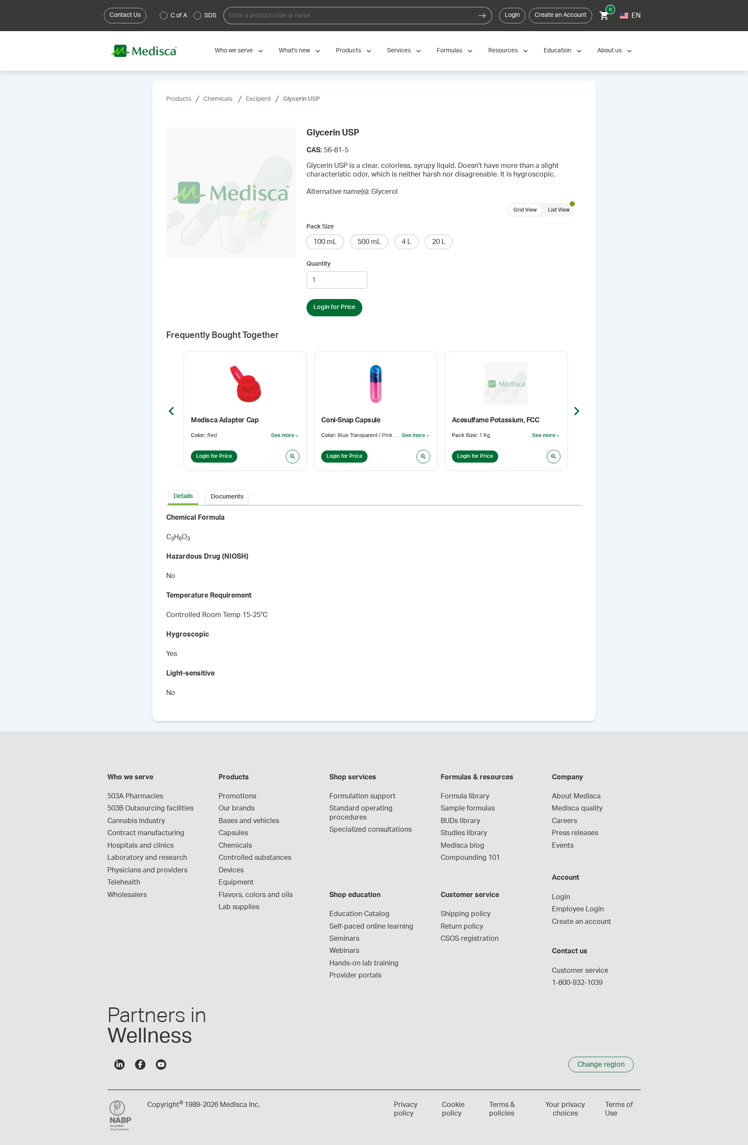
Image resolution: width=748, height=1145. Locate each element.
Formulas (449, 51)
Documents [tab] (227, 497)
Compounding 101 (470, 857)
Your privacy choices (565, 1109)
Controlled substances (255, 857)
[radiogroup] (188, 15)
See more (285, 436)
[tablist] (374, 496)
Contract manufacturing (145, 833)
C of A (179, 16)
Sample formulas (468, 808)
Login (512, 15)
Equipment (236, 882)
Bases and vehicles (249, 820)
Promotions (237, 796)
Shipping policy (465, 913)
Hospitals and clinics (140, 845)
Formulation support (362, 796)
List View (559, 209)
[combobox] (348, 15)
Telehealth (123, 882)
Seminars (344, 938)
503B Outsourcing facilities (150, 808)
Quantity (318, 264)
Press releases (575, 833)
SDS (210, 16)
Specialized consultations (370, 829)
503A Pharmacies (135, 796)
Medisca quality (577, 808)
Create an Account (561, 15)
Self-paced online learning (371, 926)
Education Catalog (359, 913)
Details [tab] (183, 496)
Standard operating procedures (361, 812)
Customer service (580, 970)
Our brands (237, 808)
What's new (294, 51)
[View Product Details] (293, 456)
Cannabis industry (136, 820)
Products (348, 51)
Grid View (525, 209)
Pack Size (320, 227)
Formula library (465, 796)
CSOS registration (470, 938)
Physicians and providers (147, 870)
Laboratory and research (147, 857)
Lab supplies (239, 907)
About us (609, 51)
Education (557, 51)
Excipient (258, 99)
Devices (231, 870)
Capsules (233, 833)
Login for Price (334, 307)
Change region (601, 1064)
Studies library (464, 833)
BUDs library (460, 820)
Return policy (462, 926)
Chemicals (218, 99)
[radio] (163, 15)
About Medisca (576, 796)
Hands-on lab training (364, 963)
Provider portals (355, 975)
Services (399, 51)
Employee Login (578, 909)
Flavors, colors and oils (256, 894)
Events (563, 845)
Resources (503, 51)
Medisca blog (462, 845)
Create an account (581, 921)
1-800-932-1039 (577, 982)
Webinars (344, 950)
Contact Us (125, 15)
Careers (564, 820)
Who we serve (234, 51)
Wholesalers (127, 894)
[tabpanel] (374, 608)
